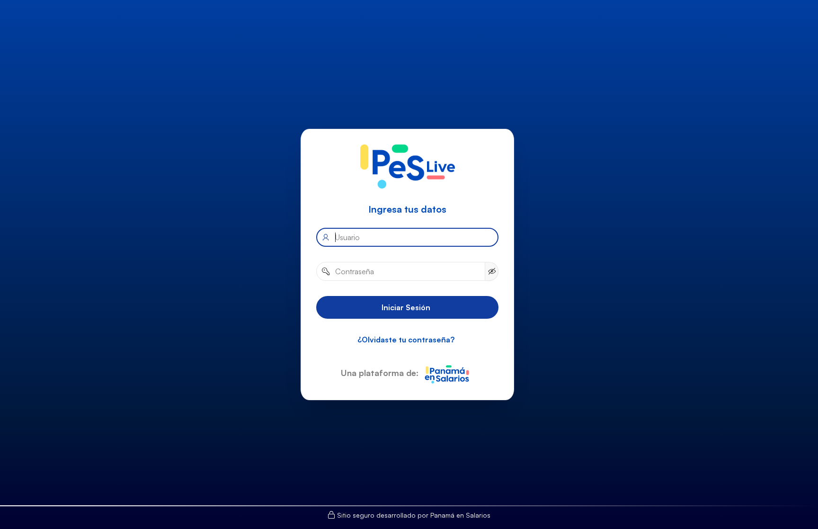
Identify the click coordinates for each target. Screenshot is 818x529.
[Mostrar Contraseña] (491, 270)
